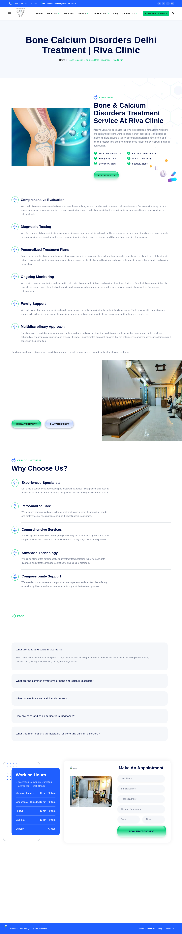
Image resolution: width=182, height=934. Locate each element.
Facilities (69, 13)
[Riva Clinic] (20, 13)
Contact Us (128, 13)
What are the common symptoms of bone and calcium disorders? (55, 680)
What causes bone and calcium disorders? (41, 698)
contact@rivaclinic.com (64, 4)
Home (39, 13)
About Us (52, 13)
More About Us (106, 175)
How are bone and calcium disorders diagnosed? (45, 716)
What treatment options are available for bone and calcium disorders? (58, 733)
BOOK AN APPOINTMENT (141, 831)
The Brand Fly (41, 928)
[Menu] (9, 13)
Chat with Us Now (59, 424)
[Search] (172, 13)
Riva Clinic (18, 928)
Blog (115, 13)
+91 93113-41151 (29, 4)
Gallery (82, 13)
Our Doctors (99, 13)
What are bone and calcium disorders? (39, 649)
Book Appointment (156, 13)
